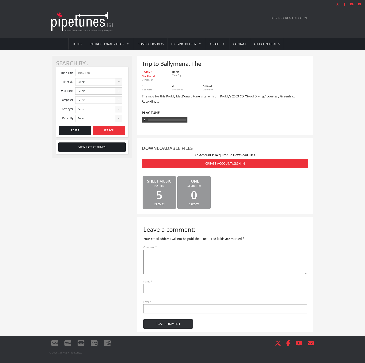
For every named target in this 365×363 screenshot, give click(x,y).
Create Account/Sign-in (225, 163)
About (215, 44)
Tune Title (67, 73)
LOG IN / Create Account (290, 18)
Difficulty (67, 118)
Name (147, 281)
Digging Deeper (183, 44)
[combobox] (98, 81)
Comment (150, 247)
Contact (240, 44)
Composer (66, 100)
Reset (75, 130)
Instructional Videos (107, 44)
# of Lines (177, 90)
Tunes (77, 44)
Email (147, 302)
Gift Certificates (267, 44)
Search (108, 130)
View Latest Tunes (92, 147)
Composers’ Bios (151, 44)
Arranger (67, 109)
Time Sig (68, 81)
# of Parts (67, 91)
